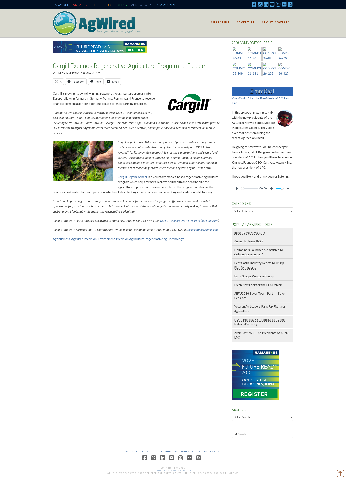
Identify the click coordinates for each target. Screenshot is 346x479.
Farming (166, 451)
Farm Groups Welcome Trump (254, 276)
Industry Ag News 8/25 (249, 232)
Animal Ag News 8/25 (248, 241)
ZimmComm (166, 5)
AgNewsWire (142, 5)
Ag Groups (181, 451)
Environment (106, 239)
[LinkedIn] (266, 4)
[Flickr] (284, 4)
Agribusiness (61, 239)
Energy (121, 5)
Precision (102, 5)
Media (196, 451)
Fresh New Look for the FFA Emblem (258, 285)
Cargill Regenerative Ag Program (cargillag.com (189, 220)
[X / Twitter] (260, 4)
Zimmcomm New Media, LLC (173, 470)
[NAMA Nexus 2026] (255, 374)
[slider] (249, 188)
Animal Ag (82, 5)
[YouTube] (272, 4)
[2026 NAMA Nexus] (100, 46)
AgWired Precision (84, 239)
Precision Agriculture (130, 239)
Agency (152, 451)
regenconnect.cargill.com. (203, 229)
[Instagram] (278, 4)
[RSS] (290, 4)
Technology (176, 239)
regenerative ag (156, 239)
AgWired (62, 5)
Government (212, 451)
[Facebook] (254, 4)
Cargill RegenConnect (132, 177)
